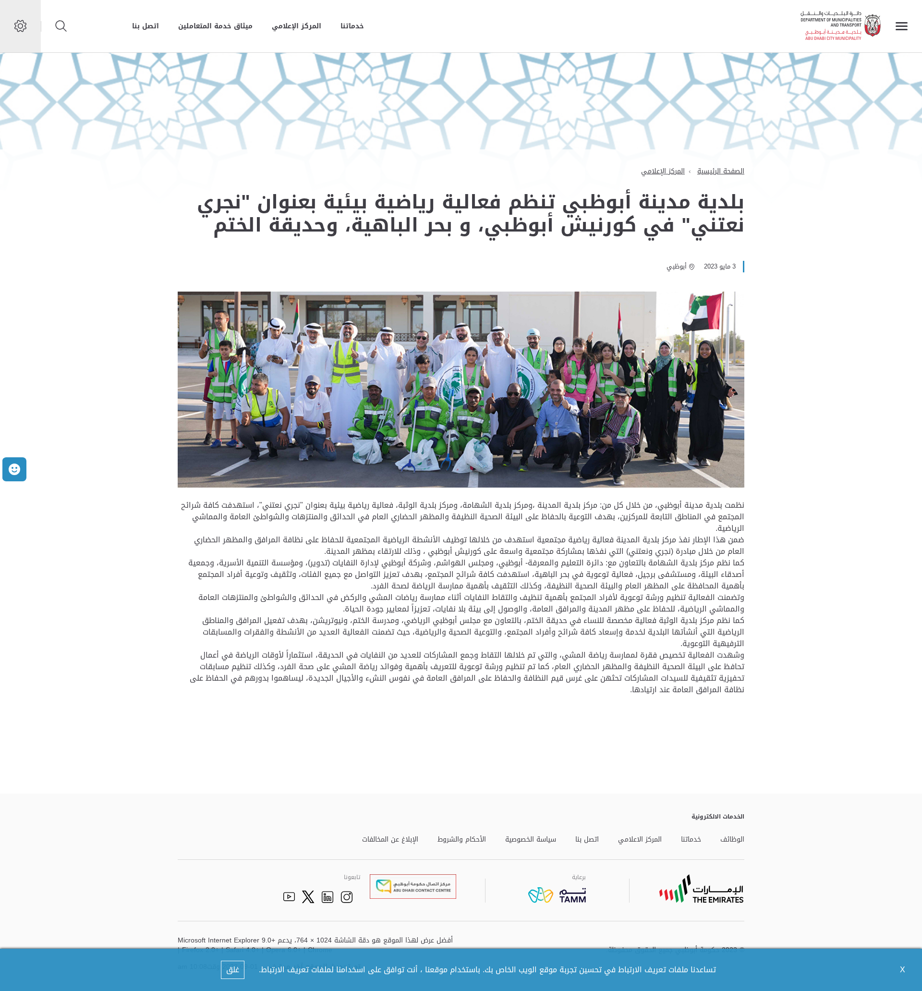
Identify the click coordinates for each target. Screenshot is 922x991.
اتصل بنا (145, 26)
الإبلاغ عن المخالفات (390, 840)
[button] (14, 469)
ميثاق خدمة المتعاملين (215, 26)
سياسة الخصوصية (530, 840)
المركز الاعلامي (640, 840)
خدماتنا (352, 26)
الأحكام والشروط (461, 840)
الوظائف (732, 840)
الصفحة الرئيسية (720, 171)
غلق (232, 969)
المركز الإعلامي (296, 26)
